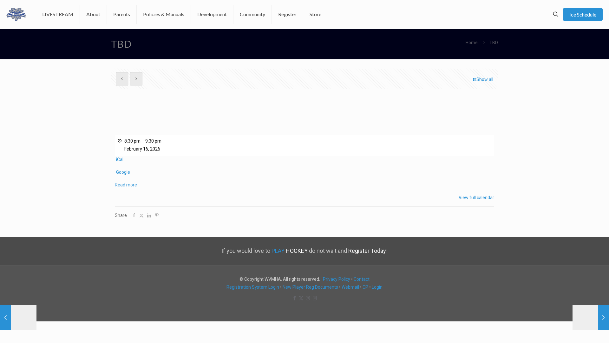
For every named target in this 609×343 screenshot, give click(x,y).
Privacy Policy (336, 279)
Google (123, 172)
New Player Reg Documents (310, 287)
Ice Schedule (582, 14)
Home (472, 42)
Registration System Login (252, 287)
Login (377, 287)
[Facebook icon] (294, 298)
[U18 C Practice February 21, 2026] (591, 317)
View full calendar (476, 197)
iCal (119, 159)
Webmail (350, 287)
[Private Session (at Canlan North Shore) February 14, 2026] (18, 317)
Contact (362, 279)
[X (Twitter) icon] (301, 298)
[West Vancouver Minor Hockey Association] (16, 14)
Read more (126, 184)
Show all (484, 79)
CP (365, 287)
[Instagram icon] (307, 298)
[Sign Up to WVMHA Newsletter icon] (314, 298)
